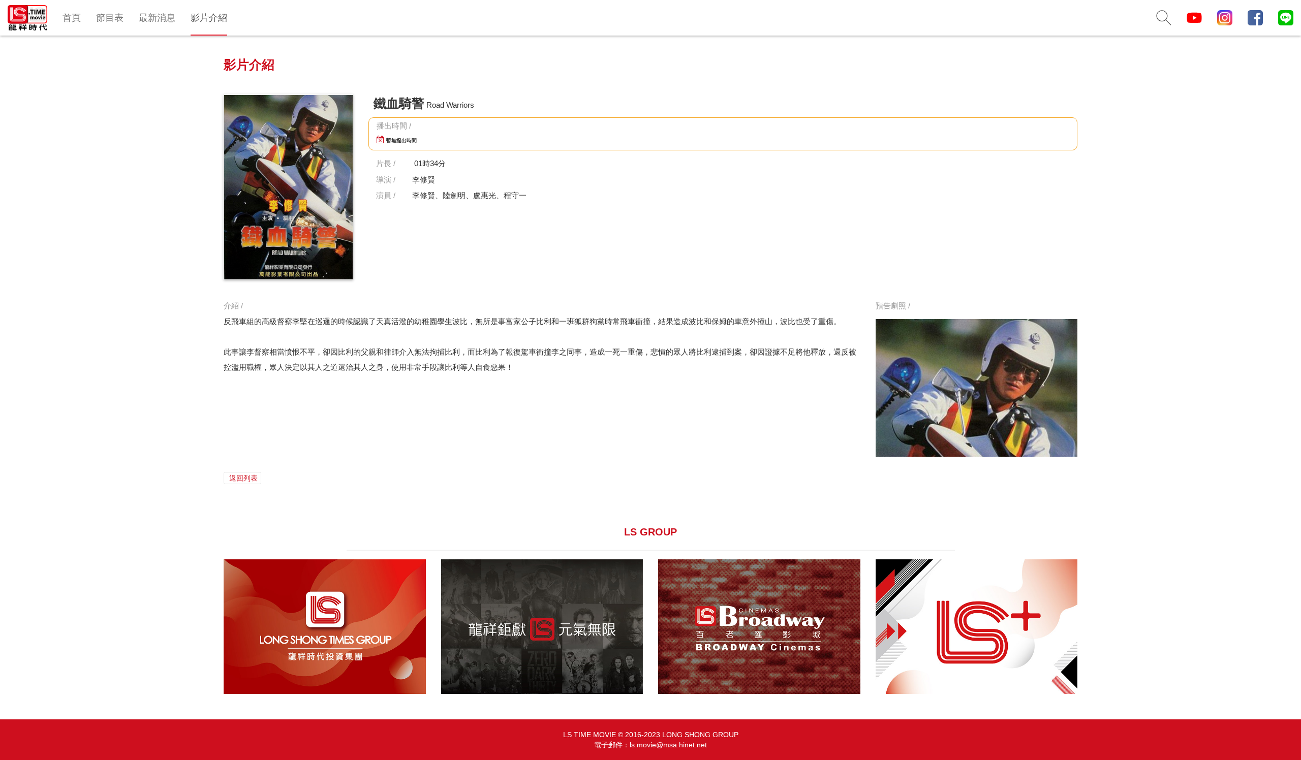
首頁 (72, 18)
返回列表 (242, 478)
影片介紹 (209, 18)
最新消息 (157, 18)
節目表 (109, 18)
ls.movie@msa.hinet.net (668, 745)
